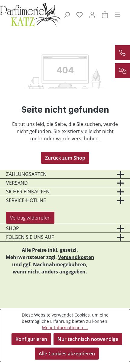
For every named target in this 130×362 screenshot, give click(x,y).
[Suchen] (66, 14)
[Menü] (117, 14)
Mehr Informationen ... (65, 327)
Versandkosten (76, 257)
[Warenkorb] (105, 14)
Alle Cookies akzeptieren (67, 353)
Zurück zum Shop (65, 157)
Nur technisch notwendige (87, 339)
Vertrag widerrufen (30, 217)
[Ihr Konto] (92, 14)
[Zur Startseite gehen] (26, 14)
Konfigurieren (31, 339)
